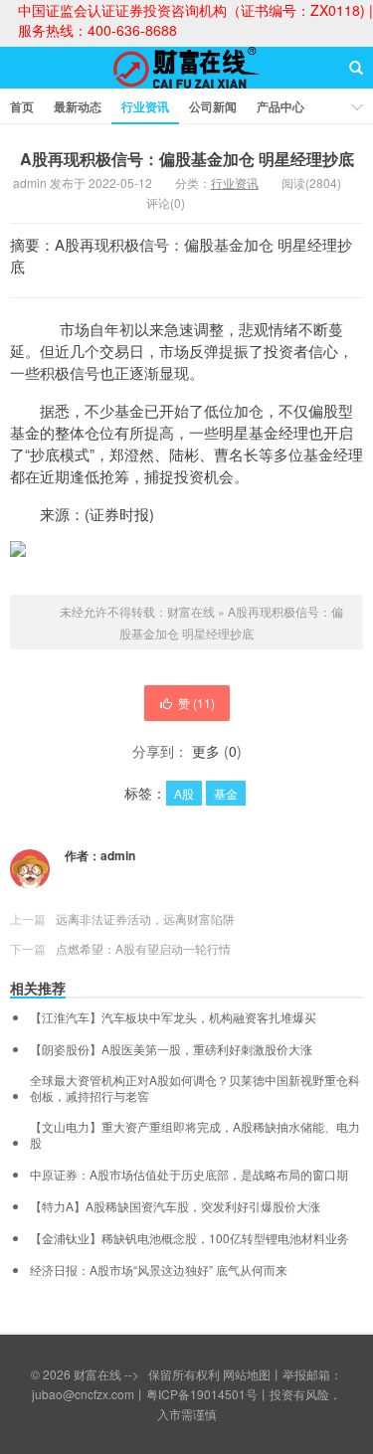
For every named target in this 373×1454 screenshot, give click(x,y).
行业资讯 (145, 106)
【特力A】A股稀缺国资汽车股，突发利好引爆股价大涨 (175, 1206)
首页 (22, 106)
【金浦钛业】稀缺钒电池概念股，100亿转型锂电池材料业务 (189, 1238)
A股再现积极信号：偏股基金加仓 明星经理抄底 (187, 158)
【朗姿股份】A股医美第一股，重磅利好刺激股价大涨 (171, 1049)
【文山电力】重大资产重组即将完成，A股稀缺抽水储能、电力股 (195, 1135)
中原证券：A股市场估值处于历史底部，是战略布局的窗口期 (189, 1174)
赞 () (196, 702)
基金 (226, 793)
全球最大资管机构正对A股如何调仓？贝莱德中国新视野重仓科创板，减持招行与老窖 (195, 1088)
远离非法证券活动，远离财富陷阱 (145, 918)
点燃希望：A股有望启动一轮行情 (143, 948)
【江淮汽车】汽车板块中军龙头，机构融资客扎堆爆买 (173, 1017)
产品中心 (280, 106)
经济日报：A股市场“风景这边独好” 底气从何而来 (158, 1270)
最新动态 (77, 106)
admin (117, 855)
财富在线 (187, 85)
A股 (184, 793)
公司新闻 (213, 106)
